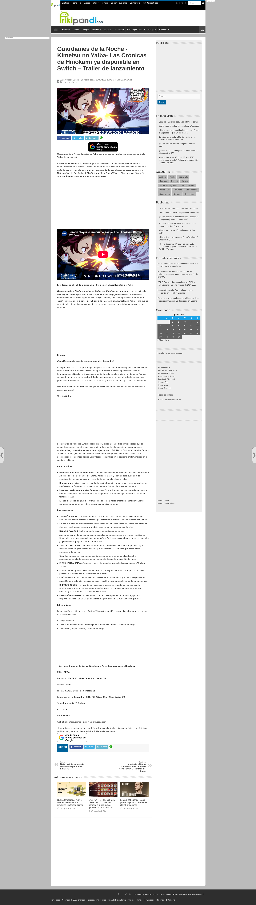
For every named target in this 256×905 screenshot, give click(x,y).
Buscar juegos (164, 367)
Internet (96, 3)
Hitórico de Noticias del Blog (169, 400)
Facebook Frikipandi (166, 379)
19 (197, 329)
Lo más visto (135, 3)
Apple (172, 177)
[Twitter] (182, 3)
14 (166, 329)
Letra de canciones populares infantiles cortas (178, 122)
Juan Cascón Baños (69, 80)
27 (160, 337)
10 (185, 326)
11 (191, 326)
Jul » (167, 340)
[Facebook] (180, 3)
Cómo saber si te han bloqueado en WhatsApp (179, 126)
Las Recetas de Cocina (167, 370)
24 (185, 333)
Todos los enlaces (165, 395)
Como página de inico (167, 376)
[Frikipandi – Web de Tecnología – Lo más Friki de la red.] (85, 17)
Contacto (65, 3)
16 (179, 329)
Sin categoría (191, 190)
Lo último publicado (119, 3)
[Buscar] (203, 3)
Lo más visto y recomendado (171, 185)
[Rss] (177, 3)
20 (160, 333)
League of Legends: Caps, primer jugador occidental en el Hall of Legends (133, 802)
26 (197, 333)
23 (179, 333)
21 (166, 333)
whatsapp (101, 138)
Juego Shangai (164, 388)
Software (107, 30)
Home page (55, 900)
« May (160, 340)
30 (179, 337)
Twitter (139, 900)
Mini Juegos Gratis (150, 3)
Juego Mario (163, 385)
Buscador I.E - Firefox (166, 373)
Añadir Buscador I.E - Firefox (121, 900)
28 (166, 337)
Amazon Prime (163, 500)
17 (185, 329)
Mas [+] (151, 30)
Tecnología (76, 3)
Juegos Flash (163, 382)
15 (173, 329)
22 (173, 333)
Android (162, 177)
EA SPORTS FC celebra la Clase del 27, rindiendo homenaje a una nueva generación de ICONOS (102, 804)
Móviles (105, 3)
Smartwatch (164, 194)
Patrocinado (164, 190)
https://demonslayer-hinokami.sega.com (87, 722)
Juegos (87, 3)
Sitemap (160, 900)
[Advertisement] (103, 201)
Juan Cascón (165, 894)
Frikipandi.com (151, 894)
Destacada (65, 82)
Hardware (66, 30)
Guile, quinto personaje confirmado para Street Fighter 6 (72, 765)
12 (197, 326)
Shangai (81, 900)
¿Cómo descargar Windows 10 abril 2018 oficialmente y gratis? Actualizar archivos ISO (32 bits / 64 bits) (178, 160)
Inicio (56, 29)
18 (191, 329)
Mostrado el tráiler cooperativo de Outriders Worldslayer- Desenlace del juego (132, 766)
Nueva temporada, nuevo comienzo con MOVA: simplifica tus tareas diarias (70, 802)
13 (160, 329)
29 (173, 337)
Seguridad (177, 190)
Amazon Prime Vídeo (166, 503)
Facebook (150, 900)
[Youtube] (185, 3)
